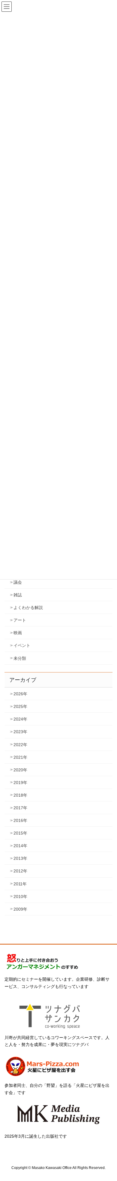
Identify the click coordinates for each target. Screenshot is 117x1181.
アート (20, 620)
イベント (22, 645)
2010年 (20, 896)
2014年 (20, 845)
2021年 (20, 757)
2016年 (20, 820)
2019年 (20, 782)
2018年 (20, 795)
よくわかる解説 (28, 607)
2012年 (20, 871)
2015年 (20, 833)
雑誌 (18, 594)
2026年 (20, 693)
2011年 (20, 883)
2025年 (20, 706)
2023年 (20, 731)
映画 (18, 632)
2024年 (20, 719)
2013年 (20, 858)
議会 (18, 582)
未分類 (20, 658)
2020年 (20, 769)
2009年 (20, 909)
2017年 (20, 807)
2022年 (20, 744)
